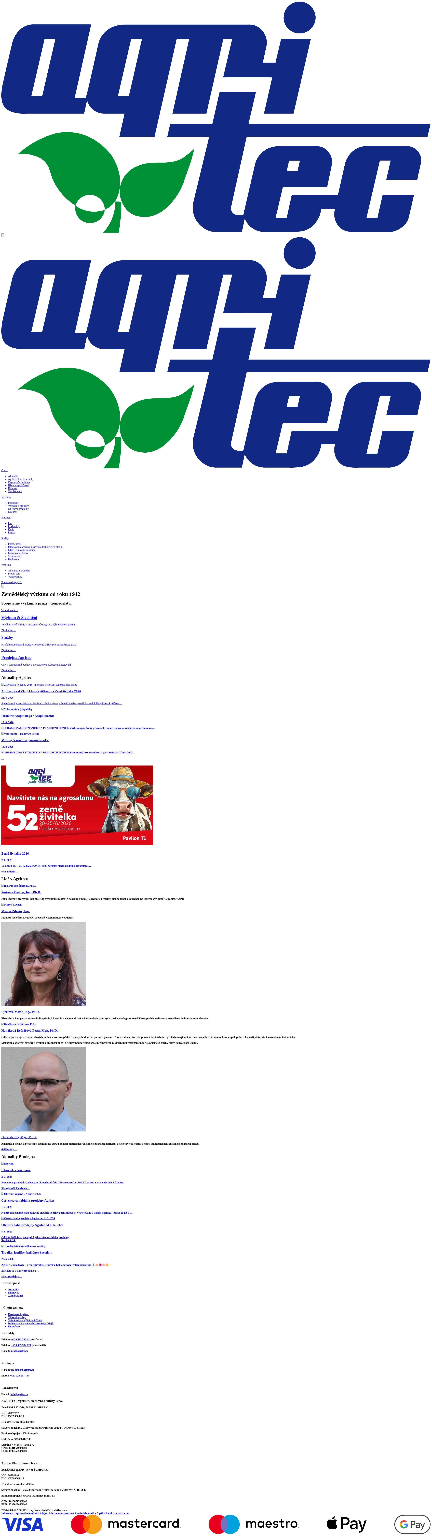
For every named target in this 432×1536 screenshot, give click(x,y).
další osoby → (9, 1149)
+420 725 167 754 (19, 1375)
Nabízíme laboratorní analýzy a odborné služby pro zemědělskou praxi (38, 644)
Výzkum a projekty (18, 505)
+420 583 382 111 (21, 1339)
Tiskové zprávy (17, 1317)
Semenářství (14, 556)
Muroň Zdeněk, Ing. (15, 911)
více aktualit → (10, 871)
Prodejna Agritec (16, 657)
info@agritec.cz (19, 1351)
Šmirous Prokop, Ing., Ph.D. (21, 892)
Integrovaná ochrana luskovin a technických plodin (35, 547)
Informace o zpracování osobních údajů (30, 1323)
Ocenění (12, 511)
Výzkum (6, 497)
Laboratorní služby (18, 553)
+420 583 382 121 (21, 1345)
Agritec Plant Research (20, 479)
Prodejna (6, 564)
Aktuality (13, 476)
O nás (4, 470)
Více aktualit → (9, 610)
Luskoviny (14, 526)
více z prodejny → (11, 1276)
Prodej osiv (14, 573)
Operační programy (18, 508)
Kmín (11, 529)
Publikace (13, 502)
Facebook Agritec (18, 1314)
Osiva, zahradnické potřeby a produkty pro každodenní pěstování (36, 664)
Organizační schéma (19, 482)
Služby (5, 538)
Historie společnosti (18, 485)
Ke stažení (14, 1326)
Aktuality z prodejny (19, 570)
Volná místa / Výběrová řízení (25, 1320)
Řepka (11, 532)
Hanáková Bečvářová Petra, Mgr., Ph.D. (29, 1030)
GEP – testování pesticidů (21, 550)
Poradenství (14, 543)
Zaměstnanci (15, 491)
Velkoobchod (15, 576)
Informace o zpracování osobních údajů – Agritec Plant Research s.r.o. (89, 1513)
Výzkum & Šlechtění (19, 617)
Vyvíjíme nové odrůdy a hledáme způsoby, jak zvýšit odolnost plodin (38, 624)
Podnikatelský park (11, 582)
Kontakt (12, 488)
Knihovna (13, 559)
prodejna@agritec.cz (22, 1369)
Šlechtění (6, 517)
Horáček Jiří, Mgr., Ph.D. (19, 1137)
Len (10, 523)
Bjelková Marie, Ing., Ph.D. (20, 1012)
